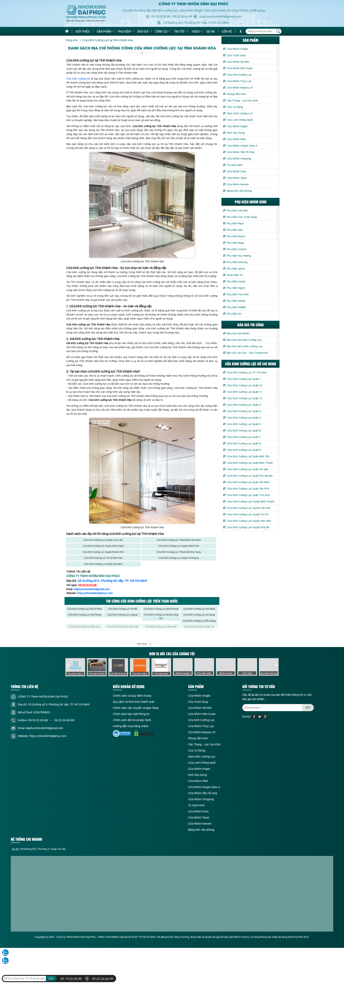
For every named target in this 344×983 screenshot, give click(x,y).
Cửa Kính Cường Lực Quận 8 (244, 443)
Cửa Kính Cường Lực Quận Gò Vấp (247, 469)
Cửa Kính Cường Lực (239, 74)
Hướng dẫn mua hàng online (130, 726)
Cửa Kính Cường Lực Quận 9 (244, 450)
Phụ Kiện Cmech (236, 249)
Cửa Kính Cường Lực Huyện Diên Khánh (103, 546)
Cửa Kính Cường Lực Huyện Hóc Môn (249, 520)
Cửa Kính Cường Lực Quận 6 (244, 430)
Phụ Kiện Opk (235, 230)
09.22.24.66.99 (182, 16)
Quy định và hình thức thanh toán (133, 701)
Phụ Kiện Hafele (236, 300)
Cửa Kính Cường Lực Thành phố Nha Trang (179, 552)
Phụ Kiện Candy (236, 281)
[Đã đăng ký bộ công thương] (122, 733)
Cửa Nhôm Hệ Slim (238, 61)
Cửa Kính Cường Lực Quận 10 (244, 385)
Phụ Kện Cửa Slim (237, 210)
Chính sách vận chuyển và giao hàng (135, 708)
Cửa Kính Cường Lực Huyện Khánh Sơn (178, 546)
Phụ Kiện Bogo (235, 242)
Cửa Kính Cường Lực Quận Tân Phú (248, 488)
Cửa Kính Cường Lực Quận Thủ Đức (248, 495)
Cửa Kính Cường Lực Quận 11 (244, 391)
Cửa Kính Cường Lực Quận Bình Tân (248, 456)
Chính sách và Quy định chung (132, 695)
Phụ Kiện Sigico (236, 288)
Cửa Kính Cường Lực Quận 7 (244, 437)
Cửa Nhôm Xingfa (237, 49)
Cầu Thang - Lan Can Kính (242, 100)
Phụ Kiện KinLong (237, 262)
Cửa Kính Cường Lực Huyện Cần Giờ (248, 508)
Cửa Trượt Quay (236, 55)
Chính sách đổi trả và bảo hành (132, 720)
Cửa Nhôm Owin (236, 171)
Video (195, 31)
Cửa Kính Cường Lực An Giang (199, 614)
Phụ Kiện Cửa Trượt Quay (242, 217)
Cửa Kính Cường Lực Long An (122, 614)
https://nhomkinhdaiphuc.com (95, 593)
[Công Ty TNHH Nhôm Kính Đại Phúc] (86, 13)
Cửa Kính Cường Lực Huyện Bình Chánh (250, 501)
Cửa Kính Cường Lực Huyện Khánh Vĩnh (103, 552)
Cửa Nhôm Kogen (237, 126)
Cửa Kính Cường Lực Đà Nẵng (199, 608)
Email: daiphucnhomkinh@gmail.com (40, 728)
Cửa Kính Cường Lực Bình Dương (161, 608)
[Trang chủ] (67, 31)
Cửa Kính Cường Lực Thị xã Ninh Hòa (103, 558)
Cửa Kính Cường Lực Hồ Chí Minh (84, 608)
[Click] (68, 665)
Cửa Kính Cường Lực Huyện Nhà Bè (248, 527)
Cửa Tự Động (235, 107)
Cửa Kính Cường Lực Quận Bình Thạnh (250, 462)
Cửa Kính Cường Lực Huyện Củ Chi (248, 514)
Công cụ (161, 31)
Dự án (210, 31)
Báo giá (142, 31)
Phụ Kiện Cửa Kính (238, 294)
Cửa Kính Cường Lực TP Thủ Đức (247, 372)
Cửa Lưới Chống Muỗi (240, 119)
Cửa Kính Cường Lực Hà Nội (122, 608)
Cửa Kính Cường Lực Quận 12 (244, 398)
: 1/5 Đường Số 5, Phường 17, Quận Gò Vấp (39, 849)
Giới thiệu (82, 31)
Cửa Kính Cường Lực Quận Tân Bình (248, 482)
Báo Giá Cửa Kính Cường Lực (244, 340)
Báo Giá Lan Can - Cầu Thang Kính (247, 352)
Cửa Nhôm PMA (236, 139)
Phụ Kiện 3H (234, 313)
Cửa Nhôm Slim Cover (240, 68)
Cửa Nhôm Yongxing (239, 158)
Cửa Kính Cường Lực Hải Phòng (84, 614)
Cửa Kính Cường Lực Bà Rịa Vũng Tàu (161, 616)
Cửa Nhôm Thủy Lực (239, 81)
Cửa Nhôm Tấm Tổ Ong (240, 152)
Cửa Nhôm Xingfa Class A (242, 145)
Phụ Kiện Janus (236, 268)
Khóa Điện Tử (235, 275)
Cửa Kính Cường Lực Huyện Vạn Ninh (103, 564)
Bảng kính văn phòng (239, 190)
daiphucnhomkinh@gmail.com (91, 589)
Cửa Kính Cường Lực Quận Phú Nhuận (250, 475)
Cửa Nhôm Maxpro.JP (240, 87)
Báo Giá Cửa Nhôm (238, 333)
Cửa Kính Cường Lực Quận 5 (244, 424)
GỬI (307, 707)
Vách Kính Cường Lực (240, 113)
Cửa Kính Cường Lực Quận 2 (244, 404)
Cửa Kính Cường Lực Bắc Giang (199, 620)
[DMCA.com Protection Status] (144, 733)
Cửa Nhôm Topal (237, 178)
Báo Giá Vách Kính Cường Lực (244, 346)
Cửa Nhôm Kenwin (238, 184)
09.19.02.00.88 (160, 16)
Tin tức (179, 31)
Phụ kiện (124, 31)
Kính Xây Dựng (236, 132)
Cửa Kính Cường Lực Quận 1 (244, 379)
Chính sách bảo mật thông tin (131, 714)
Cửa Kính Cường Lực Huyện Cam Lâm (103, 540)
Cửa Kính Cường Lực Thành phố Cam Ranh (179, 540)
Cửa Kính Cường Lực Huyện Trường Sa (179, 558)
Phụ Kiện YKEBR (236, 307)
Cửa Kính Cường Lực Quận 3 (244, 411)
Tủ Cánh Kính (235, 165)
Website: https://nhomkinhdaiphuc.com (42, 736)
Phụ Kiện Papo (235, 223)
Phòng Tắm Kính (236, 94)
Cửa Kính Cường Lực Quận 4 (244, 417)
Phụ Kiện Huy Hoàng (239, 255)
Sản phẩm (104, 31)
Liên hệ (227, 31)
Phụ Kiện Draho (236, 236)
